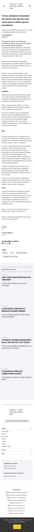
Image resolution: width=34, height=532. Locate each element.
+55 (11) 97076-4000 (11, 468)
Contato (4, 443)
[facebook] (2, 243)
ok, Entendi (17, 526)
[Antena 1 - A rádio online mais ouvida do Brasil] (17, 6)
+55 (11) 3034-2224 (10, 466)
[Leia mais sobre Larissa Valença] (17, 227)
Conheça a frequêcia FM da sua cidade (16, 421)
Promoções (5, 436)
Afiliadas (4, 438)
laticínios (4, 253)
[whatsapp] (7, 243)
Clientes (4, 441)
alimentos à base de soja (10, 256)
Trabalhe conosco (6, 446)
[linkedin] (9, 243)
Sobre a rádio (5, 431)
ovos (11, 253)
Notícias (4, 433)
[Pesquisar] (4, 6)
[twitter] (5, 243)
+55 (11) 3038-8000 (11, 476)
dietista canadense (21, 253)
